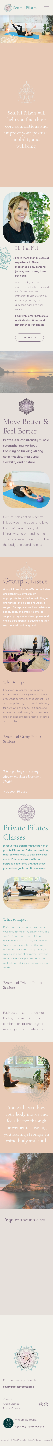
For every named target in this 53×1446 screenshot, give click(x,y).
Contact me (29, 337)
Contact (7, 1399)
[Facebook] (46, 1404)
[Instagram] (41, 1404)
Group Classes (11, 1403)
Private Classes (11, 1408)
